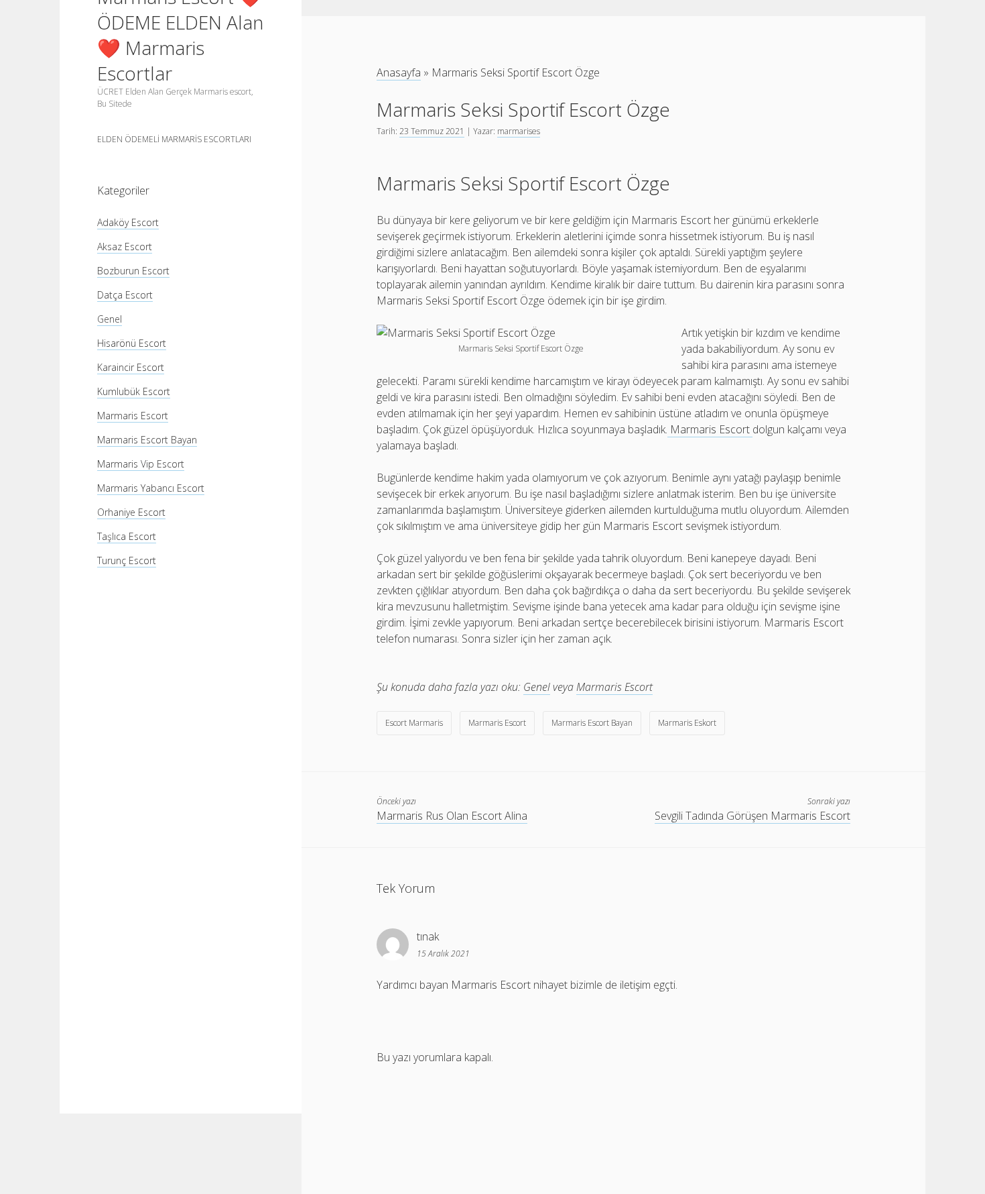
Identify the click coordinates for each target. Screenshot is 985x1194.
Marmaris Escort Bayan (147, 439)
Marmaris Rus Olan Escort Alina (452, 815)
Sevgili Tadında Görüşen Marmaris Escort (752, 815)
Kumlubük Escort (133, 391)
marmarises (518, 131)
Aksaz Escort (124, 246)
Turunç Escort (126, 560)
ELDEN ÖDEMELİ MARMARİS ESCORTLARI (174, 139)
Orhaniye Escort (131, 512)
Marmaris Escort (132, 415)
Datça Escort (125, 294)
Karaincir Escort (130, 367)
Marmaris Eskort (687, 722)
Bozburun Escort (133, 270)
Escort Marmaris (414, 722)
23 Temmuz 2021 (431, 131)
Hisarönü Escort (131, 343)
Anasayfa (399, 72)
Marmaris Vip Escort (140, 463)
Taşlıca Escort (126, 536)
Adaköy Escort (128, 222)
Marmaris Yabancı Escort (150, 488)
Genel (109, 319)
